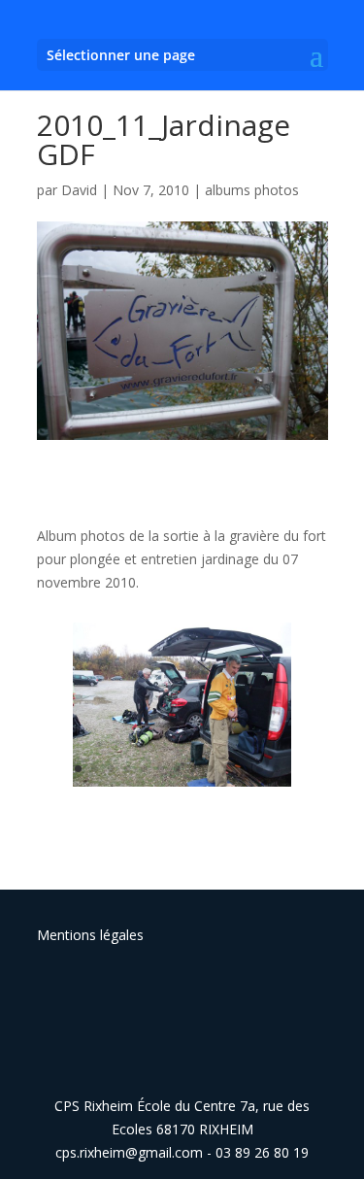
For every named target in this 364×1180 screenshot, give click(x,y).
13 (276, 768)
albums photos (252, 190)
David (79, 190)
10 (226, 768)
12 (259, 768)
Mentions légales (90, 935)
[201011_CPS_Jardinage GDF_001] (182, 786)
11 (243, 768)
